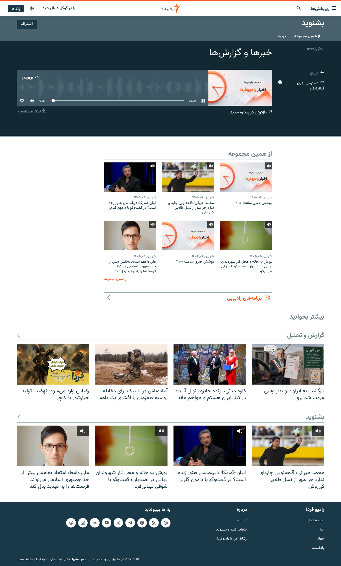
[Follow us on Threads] (71, 523)
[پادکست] (31, 8)
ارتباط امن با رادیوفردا (232, 539)
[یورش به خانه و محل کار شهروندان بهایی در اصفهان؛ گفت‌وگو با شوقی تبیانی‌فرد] (246, 235)
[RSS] (154, 523)
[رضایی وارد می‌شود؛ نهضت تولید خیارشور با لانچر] (53, 364)
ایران (321, 529)
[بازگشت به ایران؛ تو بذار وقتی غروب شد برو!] (288, 364)
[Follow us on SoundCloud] (94, 523)
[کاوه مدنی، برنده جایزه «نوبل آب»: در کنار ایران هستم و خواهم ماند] (209, 364)
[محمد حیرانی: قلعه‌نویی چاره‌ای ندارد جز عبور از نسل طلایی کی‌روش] (188, 177)
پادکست (318, 548)
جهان (320, 539)
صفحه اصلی (315, 520)
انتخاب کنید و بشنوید (231, 529)
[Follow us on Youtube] (106, 523)
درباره (282, 36)
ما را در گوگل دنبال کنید (61, 8)
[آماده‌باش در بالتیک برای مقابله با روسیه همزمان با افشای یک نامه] (131, 364)
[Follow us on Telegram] (130, 523)
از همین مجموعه (307, 36)
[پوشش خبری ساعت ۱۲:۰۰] (246, 177)
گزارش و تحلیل (305, 336)
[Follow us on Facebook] (142, 523)
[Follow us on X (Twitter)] (118, 523)
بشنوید (315, 417)
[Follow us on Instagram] (83, 523)
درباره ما (241, 520)
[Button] (317, 74)
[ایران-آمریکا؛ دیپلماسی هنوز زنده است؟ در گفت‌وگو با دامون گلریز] (130, 177)
